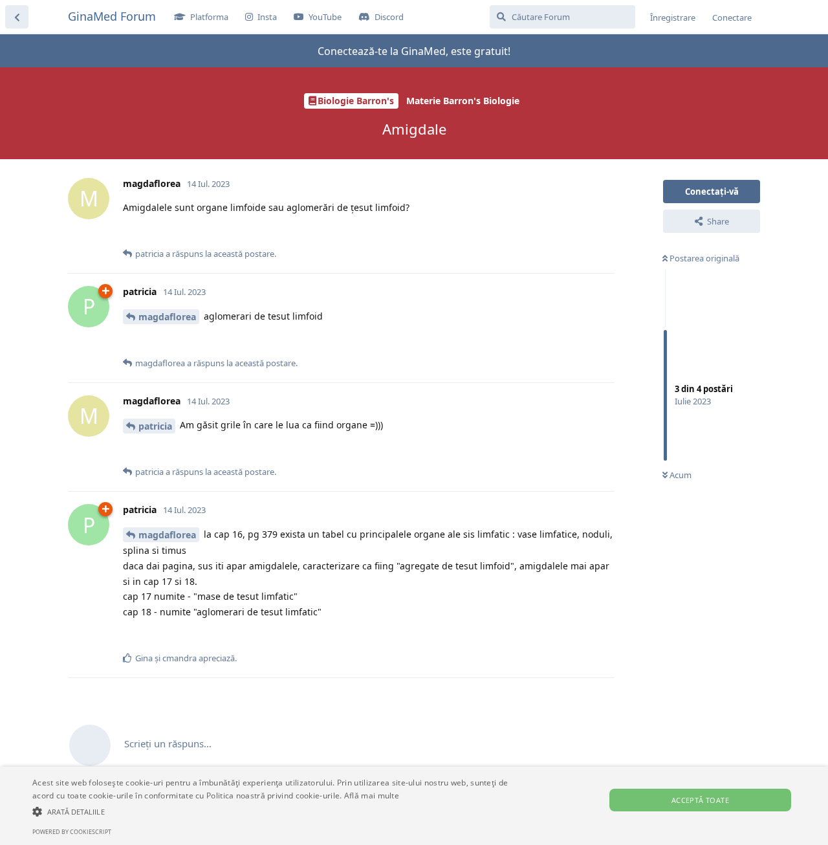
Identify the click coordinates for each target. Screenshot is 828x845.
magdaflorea (167, 317)
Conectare (732, 17)
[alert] (414, 806)
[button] (280, 811)
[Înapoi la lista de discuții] (16, 16)
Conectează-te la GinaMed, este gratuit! (414, 51)
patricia (155, 426)
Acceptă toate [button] (700, 800)
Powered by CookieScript (71, 832)
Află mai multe (371, 795)
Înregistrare (672, 17)
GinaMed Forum (112, 16)
